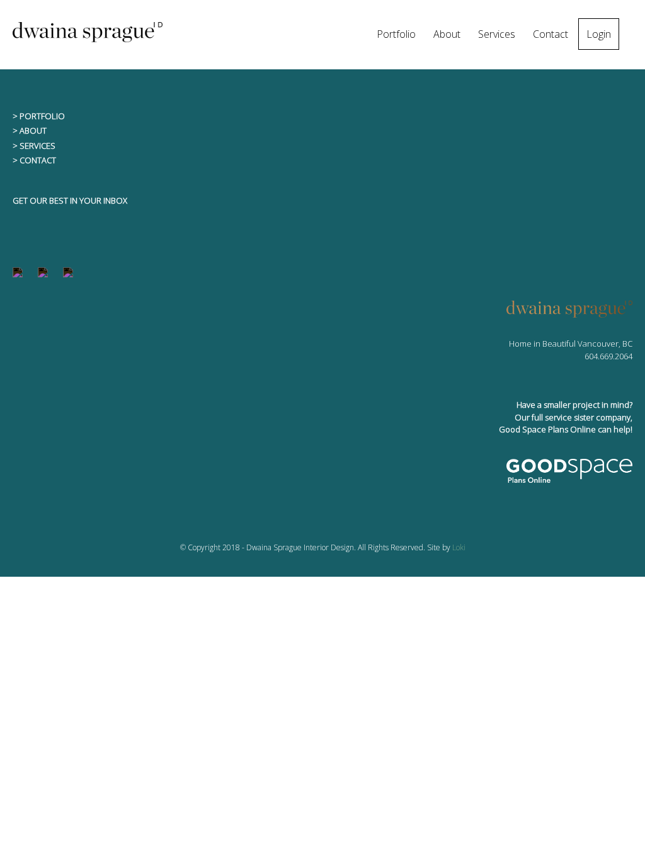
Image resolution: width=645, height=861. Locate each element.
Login (598, 34)
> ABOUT (30, 130)
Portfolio (396, 34)
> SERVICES (34, 145)
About (446, 34)
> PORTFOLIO (39, 116)
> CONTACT (34, 160)
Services (496, 34)
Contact (550, 34)
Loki (458, 547)
